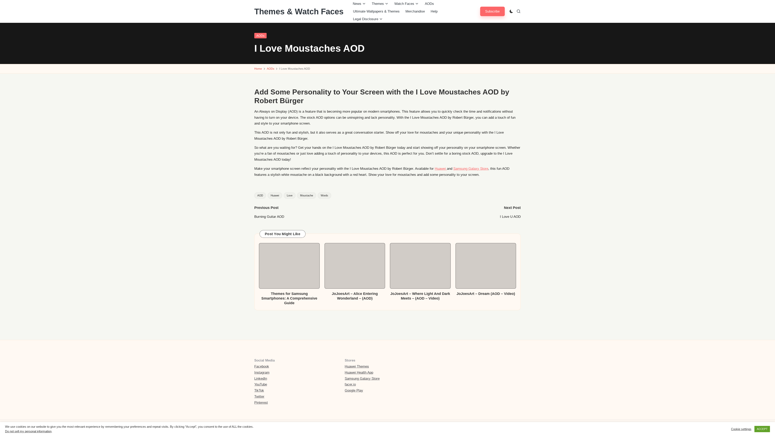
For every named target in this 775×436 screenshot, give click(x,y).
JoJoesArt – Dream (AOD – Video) (486, 294)
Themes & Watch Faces (299, 11)
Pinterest (261, 403)
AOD (260, 195)
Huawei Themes (357, 366)
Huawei (441, 169)
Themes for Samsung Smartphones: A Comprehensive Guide (289, 298)
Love (289, 195)
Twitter (259, 396)
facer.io (350, 384)
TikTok (259, 390)
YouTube (260, 384)
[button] (492, 11)
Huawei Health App (359, 372)
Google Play (354, 390)
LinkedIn (260, 378)
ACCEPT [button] (762, 429)
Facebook (261, 366)
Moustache (306, 195)
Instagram (261, 372)
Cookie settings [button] (741, 429)
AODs (260, 35)
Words (324, 195)
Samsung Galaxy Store (470, 169)
